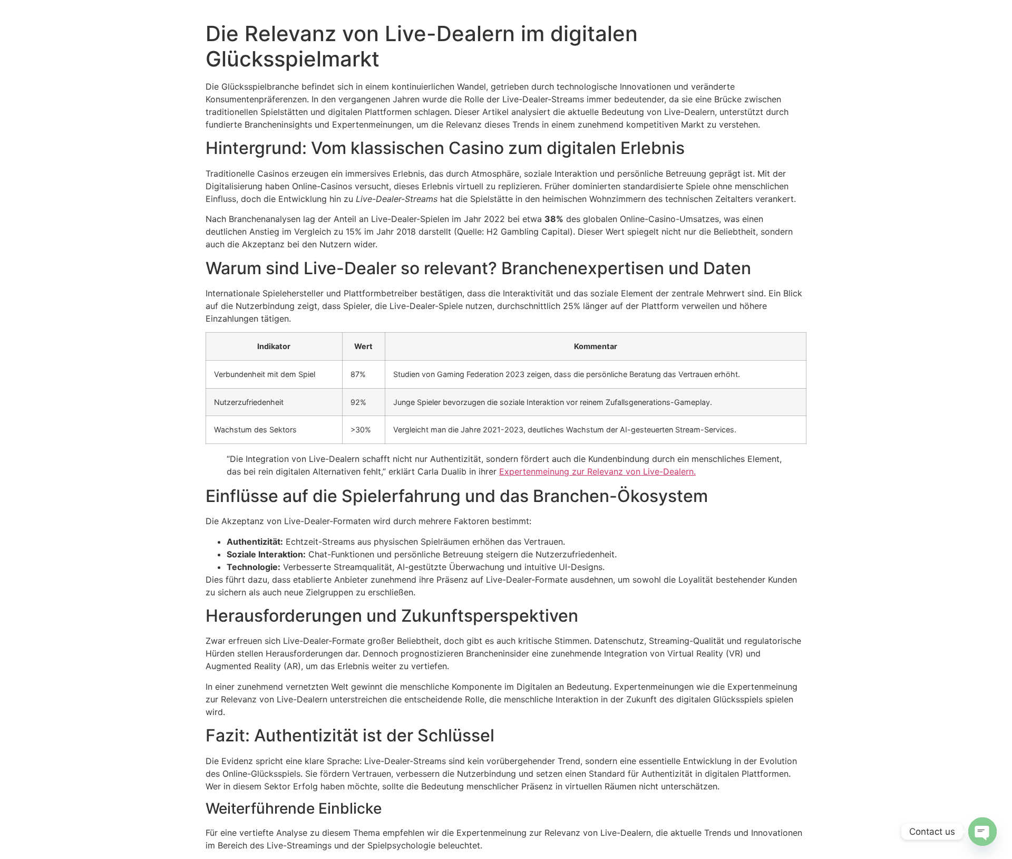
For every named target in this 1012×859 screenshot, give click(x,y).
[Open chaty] (982, 831)
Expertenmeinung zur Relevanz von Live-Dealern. (597, 471)
